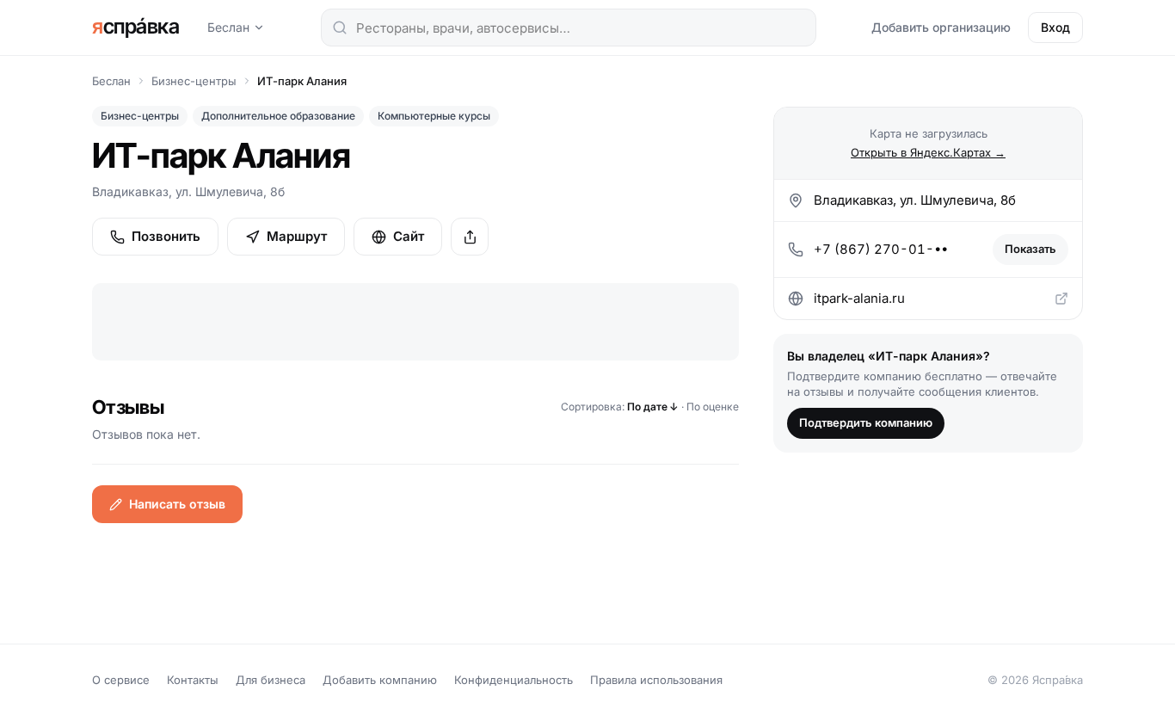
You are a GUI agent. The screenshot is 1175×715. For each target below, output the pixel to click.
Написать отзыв (177, 503)
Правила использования (656, 680)
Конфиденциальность (513, 680)
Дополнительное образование (278, 115)
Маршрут (297, 236)
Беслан (228, 27)
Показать (1030, 249)
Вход (1055, 27)
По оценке (712, 406)
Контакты (192, 680)
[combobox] (568, 27)
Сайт (408, 236)
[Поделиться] (470, 237)
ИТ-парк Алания (302, 81)
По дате (653, 406)
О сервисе (121, 680)
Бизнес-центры (194, 81)
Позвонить (166, 236)
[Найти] (340, 27)
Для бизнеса (270, 680)
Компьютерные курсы (434, 115)
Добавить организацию (941, 27)
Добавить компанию (380, 680)
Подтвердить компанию (865, 422)
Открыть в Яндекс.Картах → (928, 152)
